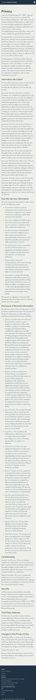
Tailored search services (7, 685)
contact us (12, 658)
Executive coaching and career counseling (12, 679)
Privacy (3, 673)
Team (2, 694)
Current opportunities (7, 690)
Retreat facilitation (6, 681)
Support (3, 675)
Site (2, 689)
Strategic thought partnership (9, 683)
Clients (3, 692)
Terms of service (5, 671)
